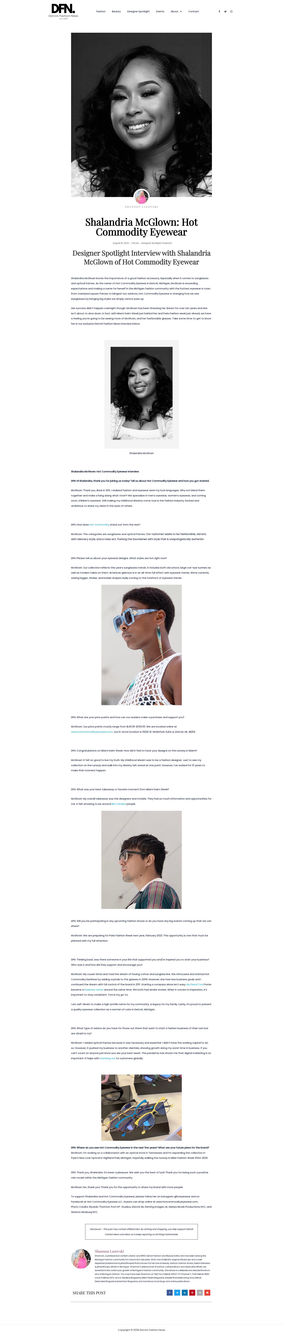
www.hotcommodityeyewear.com (92, 731)
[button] (170, 1293)
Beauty (116, 11)
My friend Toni (194, 984)
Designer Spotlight (138, 11)
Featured (167, 243)
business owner (94, 989)
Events (160, 11)
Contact (193, 11)
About (174, 11)
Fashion (100, 11)
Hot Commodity (99, 524)
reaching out (107, 1058)
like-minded (119, 804)
